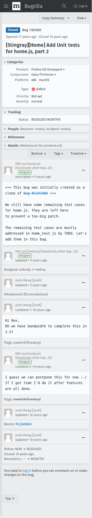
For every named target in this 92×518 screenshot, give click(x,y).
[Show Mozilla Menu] (16, 6)
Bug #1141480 (35, 193)
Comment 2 (23, 367)
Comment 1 (23, 310)
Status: (24, 119)
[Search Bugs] (64, 6)
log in (27, 471)
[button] (80, 6)
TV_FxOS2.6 (24, 424)
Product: (22, 69)
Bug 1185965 (31, 30)
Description (23, 177)
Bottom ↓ (39, 153)
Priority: (23, 96)
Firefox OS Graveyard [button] (48, 69)
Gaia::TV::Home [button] (43, 74)
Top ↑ (10, 498)
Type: (25, 89)
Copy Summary (53, 18)
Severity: (22, 101)
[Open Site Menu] (6, 6)
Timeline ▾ (78, 153)
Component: (19, 74)
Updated (21, 260)
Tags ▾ (58, 153)
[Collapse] (84, 170)
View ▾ (81, 18)
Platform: (22, 80)
